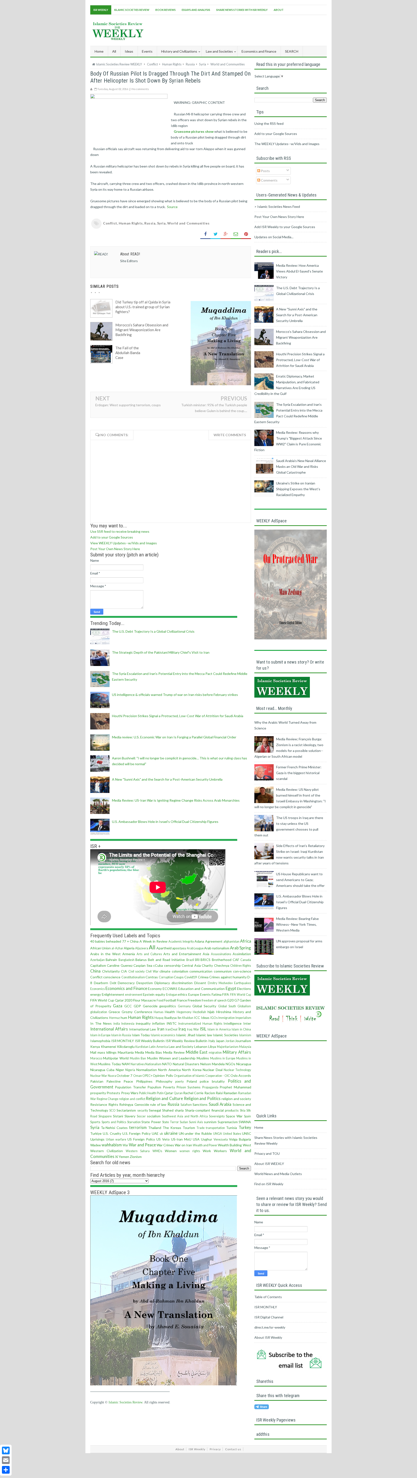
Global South (227, 1006)
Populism (154, 1087)
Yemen (124, 1157)
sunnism (210, 1122)
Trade (200, 1128)
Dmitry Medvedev (220, 983)
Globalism (244, 1006)
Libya (212, 1046)
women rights (190, 1151)
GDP (137, 1006)
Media (139, 1052)
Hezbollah (199, 1012)
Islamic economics (163, 1035)
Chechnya (221, 965)
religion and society (236, 1099)
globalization (98, 1012)
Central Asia (191, 965)
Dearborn (101, 983)
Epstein (148, 994)
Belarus (141, 960)
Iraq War (193, 1029)
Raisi (219, 1093)
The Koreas (172, 1128)
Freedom (194, 1000)
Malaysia (245, 1047)
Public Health (147, 1093)
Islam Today (141, 1035)
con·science (242, 971)
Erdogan (171, 994)
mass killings (107, 1052)
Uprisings (97, 1139)
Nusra (112, 1076)
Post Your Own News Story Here (115, 549)
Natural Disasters (186, 1064)
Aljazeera (141, 948)
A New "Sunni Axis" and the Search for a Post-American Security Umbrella (167, 779)
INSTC (172, 1023)
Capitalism (98, 965)
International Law (142, 1029)
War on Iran (183, 1145)
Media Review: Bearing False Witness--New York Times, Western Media (297, 924)
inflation (158, 1023)
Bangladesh (126, 960)
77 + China (130, 941)
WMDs (157, 1151)
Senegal (155, 1110)
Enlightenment (113, 994)
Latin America (158, 1047)
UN (181, 1133)
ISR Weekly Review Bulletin (186, 1041)
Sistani (118, 1116)
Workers (220, 1151)
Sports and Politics (114, 1122)
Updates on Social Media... (273, 237)
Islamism (245, 1035)
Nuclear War (98, 1076)
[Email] (6, 1460)
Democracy (126, 983)
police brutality (212, 1081)
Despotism (144, 983)
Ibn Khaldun (185, 1018)
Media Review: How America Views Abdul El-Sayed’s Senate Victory (299, 271)
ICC (197, 1018)
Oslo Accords (240, 1075)
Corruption (166, 977)
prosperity (98, 1093)
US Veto (163, 1139)
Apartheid (164, 948)
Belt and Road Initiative (166, 960)
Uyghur (206, 1139)
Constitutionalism (133, 977)
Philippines (144, 1081)
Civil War (152, 971)
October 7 (124, 1075)
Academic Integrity (181, 941)
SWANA (245, 1122)
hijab (211, 1012)
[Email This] (236, 234)
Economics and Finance (126, 988)
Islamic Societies (225, 1035)
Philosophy (164, 1081)
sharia (179, 1110)
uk (161, 1133)
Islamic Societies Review (131, 9)
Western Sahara (138, 1151)
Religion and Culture (164, 1098)
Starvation (134, 1122)
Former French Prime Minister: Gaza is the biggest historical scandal (298, 773)
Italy (211, 1041)
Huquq (158, 1018)
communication (200, 971)
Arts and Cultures (149, 954)
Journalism (243, 1041)
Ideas (205, 1018)
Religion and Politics (202, 1098)
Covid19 (190, 977)
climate (165, 971)
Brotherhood (221, 960)
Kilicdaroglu (126, 1046)
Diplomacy (162, 983)
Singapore (105, 1116)
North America (169, 1070)
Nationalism (153, 1064)
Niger (120, 1070)
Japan (220, 1041)
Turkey (245, 1127)
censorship (172, 965)
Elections (244, 989)
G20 (230, 1000)
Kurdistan (141, 1047)
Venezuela (221, 1139)
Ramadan (230, 1093)
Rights (113, 1104)
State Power (151, 1122)
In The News (101, 1023)
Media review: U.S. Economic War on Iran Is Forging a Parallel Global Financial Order (174, 737)
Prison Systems (188, 1087)
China (95, 971)
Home (99, 51)
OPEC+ (147, 1076)
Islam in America (219, 1029)
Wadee (95, 1145)
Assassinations (221, 954)
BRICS (205, 960)
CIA (124, 971)
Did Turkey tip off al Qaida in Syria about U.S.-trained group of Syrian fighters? (142, 307)
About (279, 9)
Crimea (203, 977)
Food (160, 1000)
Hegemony (184, 1012)
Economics (97, 989)
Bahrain (111, 960)
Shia (242, 1110)
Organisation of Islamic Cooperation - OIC (202, 1076)
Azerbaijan (97, 960)
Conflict (110, 223)
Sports (95, 1122)
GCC (128, 1006)
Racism (209, 1093)
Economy (155, 989)
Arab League (195, 948)
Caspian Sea (142, 965)
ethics (182, 994)
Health (170, 1012)
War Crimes (165, 1145)
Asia (206, 954)
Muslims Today (109, 1064)
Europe (193, 994)
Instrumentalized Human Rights (200, 1023)
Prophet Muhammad (235, 1087)
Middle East (197, 1052)
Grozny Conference (137, 1012)
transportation (215, 1128)
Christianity (111, 971)
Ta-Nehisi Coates (114, 1128)
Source (172, 207)
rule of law (158, 1104)
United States (232, 1133)
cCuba (158, 965)
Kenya (95, 1046)
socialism (153, 1116)
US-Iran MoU (181, 1139)
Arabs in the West (105, 954)
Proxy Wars (129, 1093)
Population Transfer (130, 1087)
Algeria (129, 948)
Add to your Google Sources (111, 537)
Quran (178, 1093)
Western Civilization (106, 1151)
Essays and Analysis (196, 9)
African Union (100, 948)
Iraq (182, 1028)
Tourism (189, 1128)
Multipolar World (116, 1058)
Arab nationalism (216, 948)
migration (215, 1052)
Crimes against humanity (228, 977)
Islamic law (204, 1035)
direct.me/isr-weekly (269, 1327)
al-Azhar (117, 948)
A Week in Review (153, 941)
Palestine (113, 1081)
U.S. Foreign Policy (136, 1133)
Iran (160, 1028)
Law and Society (181, 1046)
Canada (245, 960)
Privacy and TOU (267, 1153)
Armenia (128, 954)
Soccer (141, 1116)
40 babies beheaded (105, 941)
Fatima (217, 994)
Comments (269, 180)
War (125, 1145)
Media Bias (153, 1052)
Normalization (146, 1070)
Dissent (200, 983)
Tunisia (231, 1128)
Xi (116, 1157)
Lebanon (200, 1046)
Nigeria (130, 1070)
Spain (247, 1116)
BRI (197, 960)
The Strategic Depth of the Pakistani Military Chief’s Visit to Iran (160, 652)
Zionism (136, 1157)
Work (207, 1151)
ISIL (203, 1028)
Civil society (136, 971)
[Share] (6, 1470)
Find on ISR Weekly (268, 1184)
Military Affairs (237, 1052)
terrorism (138, 1127)
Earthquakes (242, 983)
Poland (192, 1081)
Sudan (184, 1122)
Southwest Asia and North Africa (185, 1116)
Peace (128, 1081)
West (247, 1145)
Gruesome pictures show (194, 131)
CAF (236, 960)
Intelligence (232, 1023)
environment (133, 994)
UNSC (246, 1133)
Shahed (168, 1110)
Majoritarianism (227, 1047)
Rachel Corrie (193, 1093)
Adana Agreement (208, 941)
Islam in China (241, 1029)
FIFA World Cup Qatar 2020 (111, 1000)
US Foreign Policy (141, 1139)
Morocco (96, 1058)
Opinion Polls (163, 1075)
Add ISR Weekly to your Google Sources (284, 227)
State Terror (170, 1122)
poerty (179, 1081)
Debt (113, 983)
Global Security (204, 1006)
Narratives (138, 1064)
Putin (160, 1093)
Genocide (150, 1006)
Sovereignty (217, 1116)
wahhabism (112, 1144)
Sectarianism (126, 1110)
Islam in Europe (100, 1035)
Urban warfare (116, 1139)
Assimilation (242, 954)
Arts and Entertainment (182, 954)
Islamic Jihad (185, 1035)
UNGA (217, 1133)
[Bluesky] (6, 1450)
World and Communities (188, 223)
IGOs (214, 1018)
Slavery (130, 1116)
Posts (265, 171)
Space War (234, 1116)
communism (223, 971)
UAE (155, 1133)
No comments (140, 89)
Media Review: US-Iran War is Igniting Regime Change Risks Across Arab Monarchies (176, 800)
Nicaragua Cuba (102, 1070)
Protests (113, 1093)
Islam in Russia (121, 1035)
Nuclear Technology (237, 1070)
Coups (179, 977)
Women (171, 1151)
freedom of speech (214, 1000)
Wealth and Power (205, 1145)
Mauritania (126, 1052)
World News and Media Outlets (278, 1174)
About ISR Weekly (268, 1337)
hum (124, 1018)
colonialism (180, 971)
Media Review (174, 1052)
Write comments (230, 435)
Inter (247, 1023)
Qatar (168, 1093)
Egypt (231, 988)
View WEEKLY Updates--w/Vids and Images (123, 543)
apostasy (179, 948)
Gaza (117, 1005)
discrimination (182, 983)
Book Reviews (165, 9)
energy (95, 994)
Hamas (158, 1012)
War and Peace (142, 1144)
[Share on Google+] (226, 234)
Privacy (215, 1449)
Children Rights (240, 965)
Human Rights (131, 223)
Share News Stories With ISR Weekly (242, 9)
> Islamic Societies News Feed (277, 206)
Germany (184, 1006)
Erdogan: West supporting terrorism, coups (128, 405)
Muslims (203, 1058)
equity (160, 994)
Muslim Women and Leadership (171, 1058)
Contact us (233, 1449)
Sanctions (200, 1104)
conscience (111, 977)
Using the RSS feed (269, 123)
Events (205, 994)
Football (170, 1000)
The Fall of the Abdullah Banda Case (127, 353)
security (142, 1110)
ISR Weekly (100, 9)
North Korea (191, 1070)
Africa (245, 941)
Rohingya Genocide (134, 1104)
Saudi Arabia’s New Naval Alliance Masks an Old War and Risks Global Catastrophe (301, 466)
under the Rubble (198, 1133)
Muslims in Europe (222, 1058)
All (114, 51)
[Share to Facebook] (205, 234)
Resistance (98, 1104)
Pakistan (96, 1081)
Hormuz (114, 1018)
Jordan (230, 1041)
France (182, 1000)
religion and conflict (132, 1099)
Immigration (226, 1018)
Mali (93, 1052)
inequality (143, 1023)
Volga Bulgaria (240, 1139)
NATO (167, 1064)
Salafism (186, 1105)
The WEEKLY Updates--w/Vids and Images (287, 144)
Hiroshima (223, 1012)
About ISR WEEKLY (269, 1164)
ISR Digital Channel (268, 1317)
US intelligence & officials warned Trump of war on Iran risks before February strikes (175, 695)
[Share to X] (215, 234)
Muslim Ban (138, 1058)
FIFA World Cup (240, 994)
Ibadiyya (170, 1018)
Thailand (154, 1128)
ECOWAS (170, 989)
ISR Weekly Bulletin (150, 1041)
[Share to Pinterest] (246, 234)
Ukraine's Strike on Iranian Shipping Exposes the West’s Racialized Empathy (298, 489)
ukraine (171, 1133)
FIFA (225, 994)
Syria (161, 223)
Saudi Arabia (220, 1104)
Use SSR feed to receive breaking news (119, 531)
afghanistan (231, 941)
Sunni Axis (196, 1122)
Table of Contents (268, 1297)
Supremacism (228, 1122)
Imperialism (243, 1018)
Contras (152, 977)
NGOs (230, 1064)
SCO (112, 1110)
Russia (150, 223)
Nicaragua (243, 1064)
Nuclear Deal (212, 1070)
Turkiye (96, 1133)
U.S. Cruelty (112, 1133)
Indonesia (127, 1023)
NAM (126, 1064)
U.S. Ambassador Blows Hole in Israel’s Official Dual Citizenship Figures (165, 822)
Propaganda (210, 1087)
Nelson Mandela (212, 1064)
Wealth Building (230, 1145)
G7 (236, 1000)
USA (196, 1139)
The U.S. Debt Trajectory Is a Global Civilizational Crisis (153, 631)
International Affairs (109, 1028)
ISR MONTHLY (122, 1041)
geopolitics (167, 1006)
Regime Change (107, 1099)
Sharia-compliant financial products (212, 1110)
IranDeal (171, 1029)
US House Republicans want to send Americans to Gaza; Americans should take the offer (300, 880)
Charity (207, 965)
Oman (137, 1076)
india (116, 1023)
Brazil (190, 960)
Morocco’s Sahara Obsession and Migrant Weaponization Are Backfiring (141, 330)
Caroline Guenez (119, 965)
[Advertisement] (239, 30)
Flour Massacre (144, 1000)
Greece (114, 1012)
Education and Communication (201, 989)
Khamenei (108, 1046)
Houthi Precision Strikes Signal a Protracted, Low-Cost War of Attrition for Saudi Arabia (177, 716)
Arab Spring (240, 947)
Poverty (169, 1087)
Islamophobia (100, 1041)
